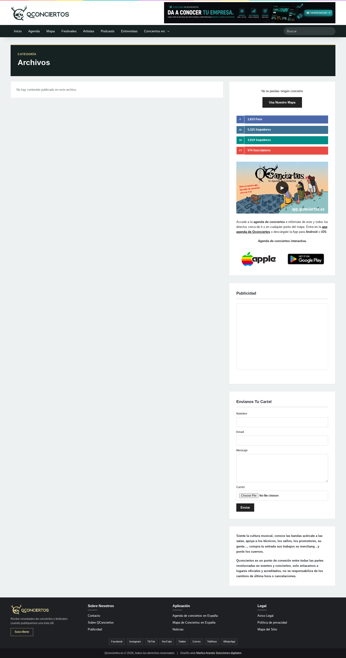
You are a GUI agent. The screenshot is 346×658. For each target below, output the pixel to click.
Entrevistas (129, 31)
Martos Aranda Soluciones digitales (218, 653)
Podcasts (107, 31)
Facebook (117, 641)
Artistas (88, 31)
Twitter (182, 641)
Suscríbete (22, 631)
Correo (197, 641)
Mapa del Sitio (267, 629)
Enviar (245, 507)
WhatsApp (229, 641)
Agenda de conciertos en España (195, 615)
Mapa (50, 31)
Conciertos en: (155, 31)
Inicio (18, 31)
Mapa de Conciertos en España (194, 622)
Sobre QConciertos (101, 622)
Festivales (68, 31)
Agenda (34, 31)
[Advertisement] (282, 337)
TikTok (151, 641)
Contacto (94, 615)
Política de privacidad (272, 622)
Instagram (135, 641)
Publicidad (95, 629)
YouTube (167, 641)
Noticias (178, 629)
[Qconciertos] (40, 12)
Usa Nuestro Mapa (282, 102)
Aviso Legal (265, 615)
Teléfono (212, 641)
